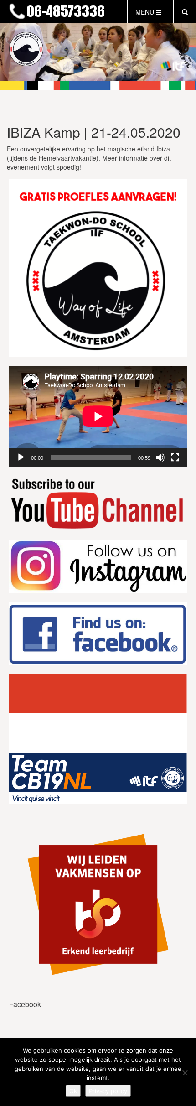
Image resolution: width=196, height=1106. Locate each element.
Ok (73, 1091)
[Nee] (184, 1072)
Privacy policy (108, 1091)
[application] (98, 416)
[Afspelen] (21, 457)
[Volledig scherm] (175, 457)
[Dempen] (160, 457)
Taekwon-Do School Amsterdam (64, 12)
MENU (145, 11)
